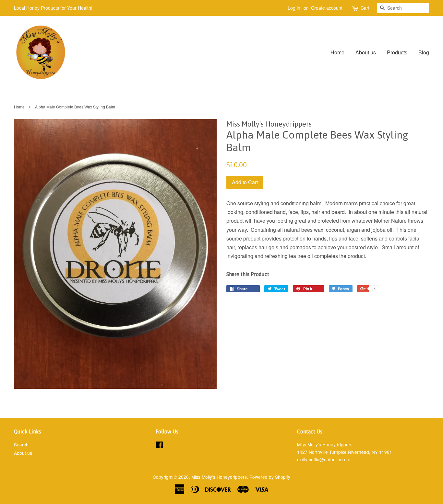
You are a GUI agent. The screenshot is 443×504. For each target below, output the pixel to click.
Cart (365, 8)
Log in (294, 8)
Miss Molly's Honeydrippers (219, 477)
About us (365, 52)
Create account (326, 8)
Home (337, 52)
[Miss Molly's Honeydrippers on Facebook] (159, 445)
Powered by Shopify (269, 477)
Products (397, 52)
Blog (423, 52)
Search (21, 444)
